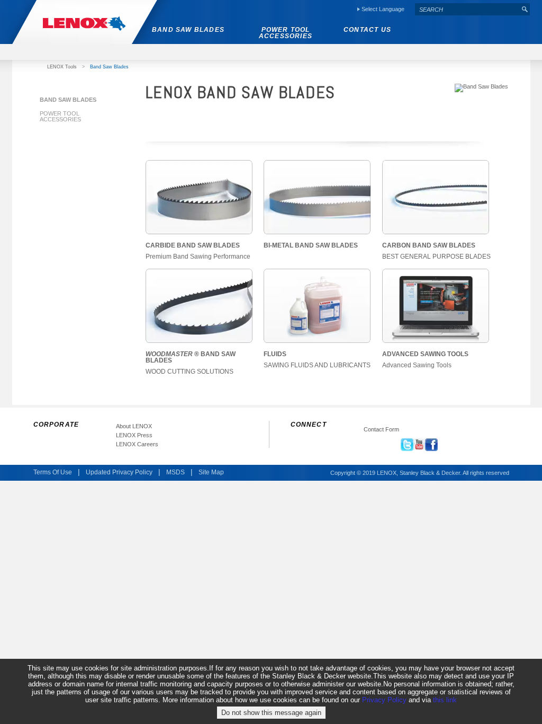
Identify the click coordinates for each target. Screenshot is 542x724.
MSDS (175, 472)
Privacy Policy (384, 700)
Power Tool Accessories (60, 116)
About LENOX (134, 426)
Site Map (211, 472)
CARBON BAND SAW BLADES (428, 245)
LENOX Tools (62, 66)
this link (445, 700)
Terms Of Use (52, 472)
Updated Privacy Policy (119, 472)
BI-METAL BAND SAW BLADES (311, 245)
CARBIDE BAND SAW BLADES (193, 245)
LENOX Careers (137, 444)
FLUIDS (275, 354)
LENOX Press (134, 435)
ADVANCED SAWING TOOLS (425, 354)
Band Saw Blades (68, 99)
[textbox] (467, 9)
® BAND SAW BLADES (191, 357)
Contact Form (381, 429)
